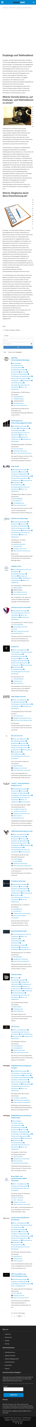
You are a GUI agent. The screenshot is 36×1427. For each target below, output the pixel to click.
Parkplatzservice (23, 428)
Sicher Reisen (8, 1365)
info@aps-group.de (18, 1295)
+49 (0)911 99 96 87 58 (19, 809)
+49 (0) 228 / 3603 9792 (20, 1098)
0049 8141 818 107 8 (19, 544)
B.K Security (15, 1026)
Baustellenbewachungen (20, 426)
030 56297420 (17, 957)
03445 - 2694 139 (18, 1198)
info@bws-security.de (19, 1202)
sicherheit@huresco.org (20, 592)
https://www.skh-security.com (21, 551)
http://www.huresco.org (20, 594)
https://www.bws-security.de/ (21, 1204)
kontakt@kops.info (18, 503)
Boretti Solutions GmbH (19, 931)
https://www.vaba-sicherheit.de (22, 865)
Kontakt (7, 1340)
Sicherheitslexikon (9, 1362)
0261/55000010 (18, 498)
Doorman (23, 372)
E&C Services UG (17, 736)
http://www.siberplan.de (20, 405)
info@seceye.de (17, 681)
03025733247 (17, 1007)
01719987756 (17, 501)
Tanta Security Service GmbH (21, 607)
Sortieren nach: (14, 352)
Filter (5, 352)
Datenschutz (8, 1337)
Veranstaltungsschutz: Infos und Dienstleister (20, 386)
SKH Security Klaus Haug (19, 518)
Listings (6, 335)
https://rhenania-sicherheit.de (21, 1102)
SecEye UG (15, 646)
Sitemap (7, 1344)
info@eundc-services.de (20, 768)
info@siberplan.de (18, 403)
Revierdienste (27, 380)
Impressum (8, 1334)
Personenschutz (27, 480)
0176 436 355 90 (18, 716)
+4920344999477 (18, 396)
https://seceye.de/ (18, 683)
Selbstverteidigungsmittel (11, 1359)
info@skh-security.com (19, 548)
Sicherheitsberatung (18, 993)
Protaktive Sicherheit (18, 881)
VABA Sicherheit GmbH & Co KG (21, 831)
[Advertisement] (18, 32)
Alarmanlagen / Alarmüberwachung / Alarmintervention (17, 365)
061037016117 (17, 1256)
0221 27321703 (17, 1156)
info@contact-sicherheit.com (21, 813)
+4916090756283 (18, 399)
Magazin (7, 1368)
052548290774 (17, 909)
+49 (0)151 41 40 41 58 (19, 811)
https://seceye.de (18, 1260)
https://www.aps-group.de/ (21, 1297)
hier (21, 1380)
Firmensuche (12, 7)
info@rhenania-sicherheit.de (21, 1100)
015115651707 (17, 546)
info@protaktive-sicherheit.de (21, 913)
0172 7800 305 (17, 1293)
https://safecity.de (18, 1011)
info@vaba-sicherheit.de (20, 863)
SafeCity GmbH (16, 974)
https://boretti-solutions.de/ (21, 961)
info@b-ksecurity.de (19, 1050)
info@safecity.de (18, 1009)
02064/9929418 (18, 766)
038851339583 (17, 588)
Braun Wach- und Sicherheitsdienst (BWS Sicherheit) (19, 1178)
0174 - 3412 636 (18, 1200)
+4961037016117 (18, 679)
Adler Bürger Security (18, 696)
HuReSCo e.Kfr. (16, 566)
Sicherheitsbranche (10, 1352)
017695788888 (17, 859)
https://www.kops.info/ (19, 505)
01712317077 (17, 911)
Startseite (5, 7)
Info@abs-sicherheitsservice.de (22, 718)
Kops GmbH (15, 466)
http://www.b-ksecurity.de (20, 1052)
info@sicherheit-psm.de (20, 451)
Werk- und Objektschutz (20, 650)
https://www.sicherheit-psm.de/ (22, 453)
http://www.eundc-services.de (21, 770)
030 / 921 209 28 (18, 449)
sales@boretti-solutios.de (20, 959)
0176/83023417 (18, 1046)
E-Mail (6, 1386)
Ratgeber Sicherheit (10, 1355)
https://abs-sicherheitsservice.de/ (22, 720)
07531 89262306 (18, 624)
